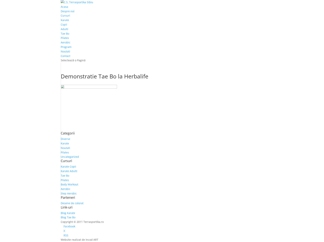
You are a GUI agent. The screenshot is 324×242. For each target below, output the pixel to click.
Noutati (65, 51)
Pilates (65, 38)
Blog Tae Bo (68, 217)
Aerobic (65, 42)
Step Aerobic (69, 193)
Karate (65, 20)
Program (66, 47)
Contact (65, 56)
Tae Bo (65, 33)
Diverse (65, 139)
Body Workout (69, 184)
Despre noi (67, 11)
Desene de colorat (72, 203)
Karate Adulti (69, 171)
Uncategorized (70, 157)
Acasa (64, 6)
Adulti (64, 29)
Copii (64, 24)
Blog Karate (68, 213)
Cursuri (65, 15)
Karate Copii (68, 166)
